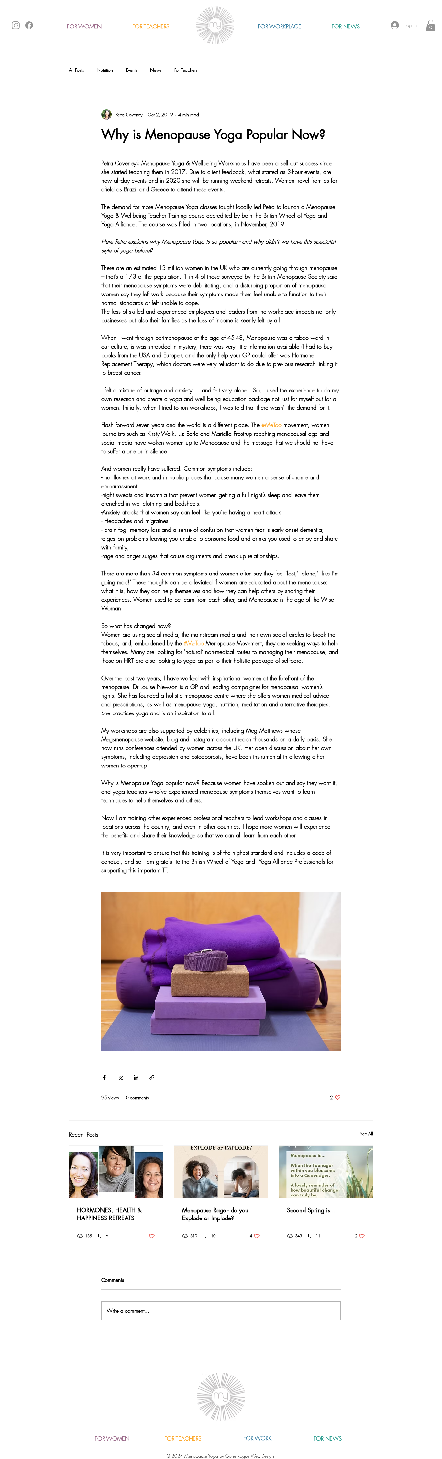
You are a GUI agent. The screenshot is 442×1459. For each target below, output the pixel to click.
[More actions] (337, 114)
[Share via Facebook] (104, 1077)
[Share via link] (152, 1077)
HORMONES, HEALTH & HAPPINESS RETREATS (109, 1214)
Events (131, 70)
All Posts (76, 70)
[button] (431, 25)
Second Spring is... (311, 1210)
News (155, 70)
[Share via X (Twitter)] (120, 1077)
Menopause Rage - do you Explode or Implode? (215, 1214)
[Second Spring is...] (326, 1172)
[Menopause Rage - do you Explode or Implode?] (221, 1172)
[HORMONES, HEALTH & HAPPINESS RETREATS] (116, 1172)
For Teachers (185, 70)
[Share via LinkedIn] (136, 1077)
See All (366, 1134)
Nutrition (105, 70)
